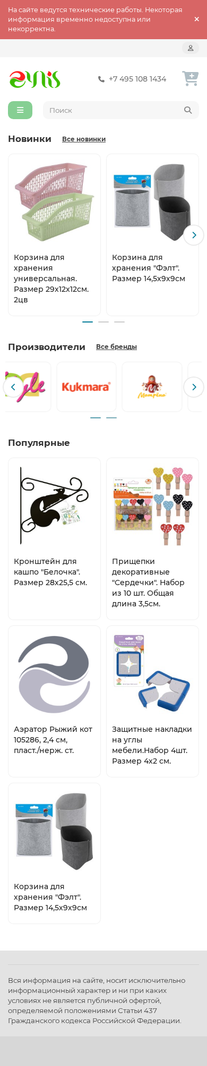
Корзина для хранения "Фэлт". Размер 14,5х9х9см (148, 268)
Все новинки (84, 139)
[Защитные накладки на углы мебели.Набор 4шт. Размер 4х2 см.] (152, 673)
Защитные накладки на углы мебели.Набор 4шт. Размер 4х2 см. (152, 745)
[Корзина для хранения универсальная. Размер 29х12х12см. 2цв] (54, 201)
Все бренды (116, 347)
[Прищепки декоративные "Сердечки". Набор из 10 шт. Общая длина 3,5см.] (152, 505)
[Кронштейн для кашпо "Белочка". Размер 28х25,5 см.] (54, 505)
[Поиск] (188, 110)
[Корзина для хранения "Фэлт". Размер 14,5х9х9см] (152, 201)
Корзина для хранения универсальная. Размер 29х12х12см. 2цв (51, 278)
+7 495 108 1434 (137, 79)
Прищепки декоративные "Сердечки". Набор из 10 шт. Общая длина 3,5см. (148, 582)
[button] (13, 235)
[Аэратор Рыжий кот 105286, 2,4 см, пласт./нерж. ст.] (54, 673)
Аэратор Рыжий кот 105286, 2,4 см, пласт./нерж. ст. (53, 739)
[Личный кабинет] (190, 48)
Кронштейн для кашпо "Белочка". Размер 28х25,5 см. (50, 572)
